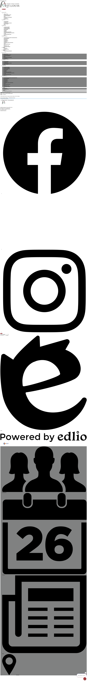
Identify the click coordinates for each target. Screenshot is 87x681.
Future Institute (6, 23)
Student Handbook (6, 27)
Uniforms (5, 30)
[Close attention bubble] (85, 672)
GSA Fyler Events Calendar (4, 98)
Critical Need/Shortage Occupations (9, 32)
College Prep (6, 62)
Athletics (5, 71)
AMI (4, 35)
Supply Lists (6, 39)
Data (4, 24)
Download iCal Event (12, 97)
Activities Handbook (7, 28)
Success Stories (6, 18)
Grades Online (6, 40)
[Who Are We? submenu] (2, 13)
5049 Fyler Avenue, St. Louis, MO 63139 (6, 107)
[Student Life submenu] (2, 26)
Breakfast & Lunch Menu (7, 31)
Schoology (5, 41)
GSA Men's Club (6, 45)
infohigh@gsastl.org (3, 110)
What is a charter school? (7, 14)
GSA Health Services (7, 84)
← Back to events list (4, 100)
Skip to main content (3, 0)
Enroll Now (4, 9)
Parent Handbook (6, 38)
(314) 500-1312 (7, 108)
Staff (4, 16)
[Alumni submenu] (6, 90)
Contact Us (5, 58)
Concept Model (6, 21)
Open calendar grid (11, 100)
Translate (7, 335)
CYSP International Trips (7, 34)
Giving (1, 333)
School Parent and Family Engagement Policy (10, 37)
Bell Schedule (6, 29)
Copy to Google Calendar (4, 97)
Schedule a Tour (6, 49)
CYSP (5, 33)
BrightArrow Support (7, 46)
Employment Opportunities (8, 17)
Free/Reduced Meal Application (8, 42)
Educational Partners (7, 15)
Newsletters (5, 80)
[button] (2, 53)
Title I (5, 43)
